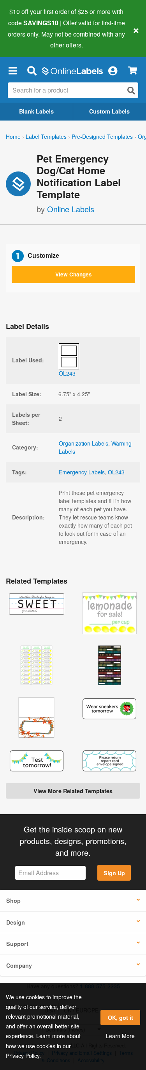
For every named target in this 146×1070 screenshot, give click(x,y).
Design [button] (15, 922)
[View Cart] (132, 70)
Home (13, 136)
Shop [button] (13, 900)
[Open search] (131, 90)
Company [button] (19, 965)
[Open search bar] (32, 70)
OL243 (116, 472)
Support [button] (17, 944)
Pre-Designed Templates (102, 136)
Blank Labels (36, 111)
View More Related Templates (73, 791)
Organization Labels (83, 443)
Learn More (120, 1036)
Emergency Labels (82, 472)
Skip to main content (28, 39)
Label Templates (46, 136)
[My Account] (112, 70)
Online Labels (70, 209)
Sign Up (114, 873)
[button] (12, 70)
